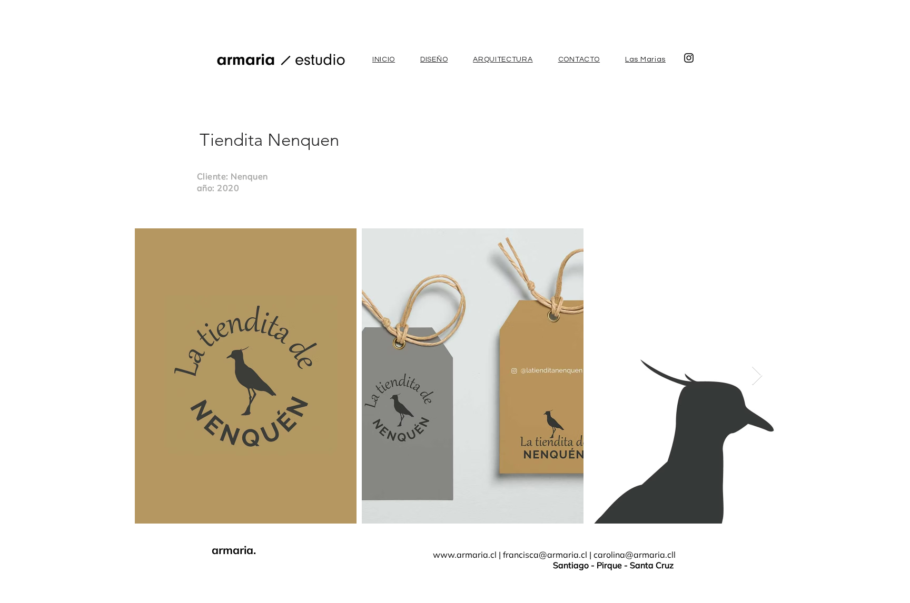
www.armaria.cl (465, 554)
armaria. (234, 550)
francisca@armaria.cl (545, 554)
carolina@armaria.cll (635, 554)
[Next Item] (757, 376)
